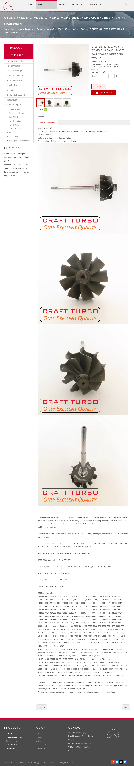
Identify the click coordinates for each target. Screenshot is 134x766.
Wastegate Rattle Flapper (19, 141)
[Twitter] (121, 762)
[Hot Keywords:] (126, 4)
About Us (41, 748)
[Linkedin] (117, 762)
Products (41, 737)
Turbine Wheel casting (18, 129)
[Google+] (113, 762)
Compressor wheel (15, 75)
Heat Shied (13, 117)
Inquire (99, 86)
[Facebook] (125, 762)
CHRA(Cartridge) (14, 71)
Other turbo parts (14, 105)
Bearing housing (14, 80)
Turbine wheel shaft (15, 61)
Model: (41, 117)
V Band (12, 133)
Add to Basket (105, 93)
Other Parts (13, 137)
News (40, 741)
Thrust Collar (14, 125)
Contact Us (42, 745)
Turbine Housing (15, 109)
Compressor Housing (17, 113)
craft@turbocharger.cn (19, 172)
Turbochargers (13, 66)
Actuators (10, 90)
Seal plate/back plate (16, 95)
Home (40, 734)
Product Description (47, 123)
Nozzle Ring (12, 85)
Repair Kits (11, 100)
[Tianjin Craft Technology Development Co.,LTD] (115, 734)
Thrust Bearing (15, 121)
